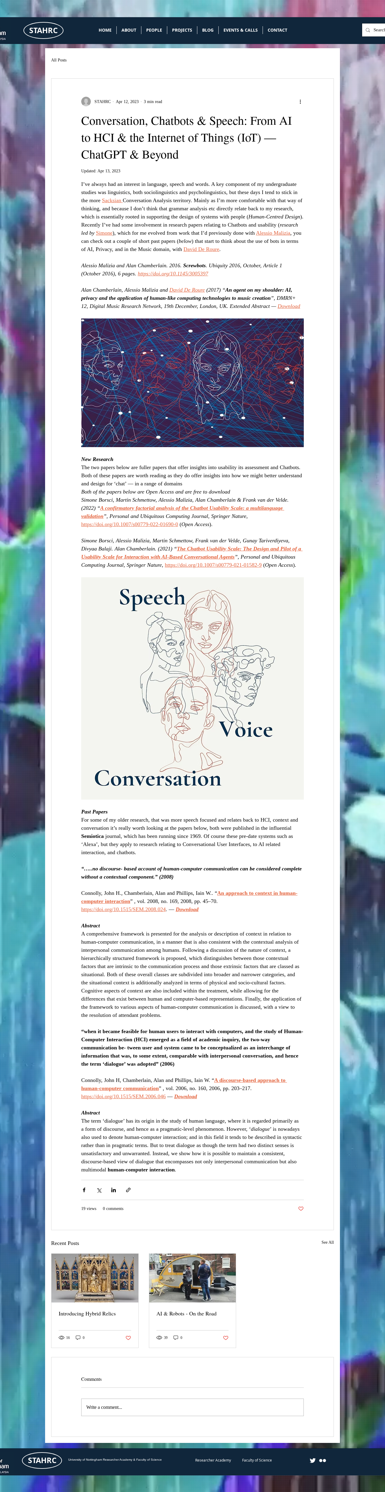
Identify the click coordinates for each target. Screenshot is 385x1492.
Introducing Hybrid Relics (87, 1313)
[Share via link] (128, 1190)
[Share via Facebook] (84, 1190)
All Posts (58, 60)
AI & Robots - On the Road (186, 1313)
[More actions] (300, 101)
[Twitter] (312, 1460)
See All (328, 1242)
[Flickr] (322, 1460)
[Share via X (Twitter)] (99, 1190)
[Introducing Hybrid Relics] (94, 1278)
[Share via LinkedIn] (113, 1190)
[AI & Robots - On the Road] (192, 1278)
